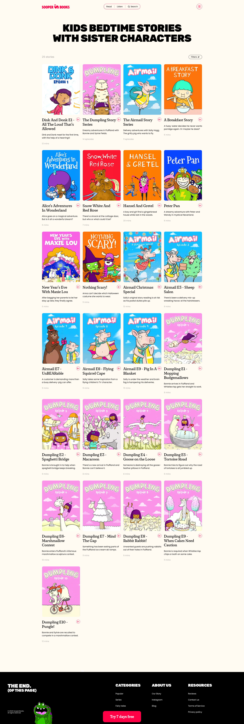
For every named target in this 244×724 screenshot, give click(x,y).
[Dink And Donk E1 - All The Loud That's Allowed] (61, 104)
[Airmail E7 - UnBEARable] (61, 353)
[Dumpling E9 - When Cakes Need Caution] (183, 520)
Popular (119, 694)
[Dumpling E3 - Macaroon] (102, 437)
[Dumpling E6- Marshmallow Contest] (61, 520)
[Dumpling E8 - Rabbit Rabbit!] (142, 520)
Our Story (156, 694)
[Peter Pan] (183, 188)
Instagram (157, 700)
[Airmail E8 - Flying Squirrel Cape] (102, 353)
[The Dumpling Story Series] (102, 104)
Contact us (193, 700)
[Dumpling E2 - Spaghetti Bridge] (61, 437)
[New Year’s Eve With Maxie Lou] (61, 269)
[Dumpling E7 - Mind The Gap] (102, 520)
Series (118, 700)
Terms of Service (196, 706)
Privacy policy (195, 712)
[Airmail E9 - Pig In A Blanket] (142, 353)
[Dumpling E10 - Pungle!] (61, 604)
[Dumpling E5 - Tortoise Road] (183, 437)
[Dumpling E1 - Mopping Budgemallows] (183, 353)
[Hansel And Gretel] (142, 188)
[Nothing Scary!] (102, 269)
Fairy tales (121, 706)
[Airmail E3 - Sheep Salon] (183, 269)
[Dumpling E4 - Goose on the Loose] (142, 437)
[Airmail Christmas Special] (142, 269)
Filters (194, 57)
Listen (120, 7)
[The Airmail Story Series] (142, 104)
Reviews (192, 694)
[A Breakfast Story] (183, 104)
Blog (154, 706)
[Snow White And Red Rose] (102, 188)
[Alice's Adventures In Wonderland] (61, 188)
